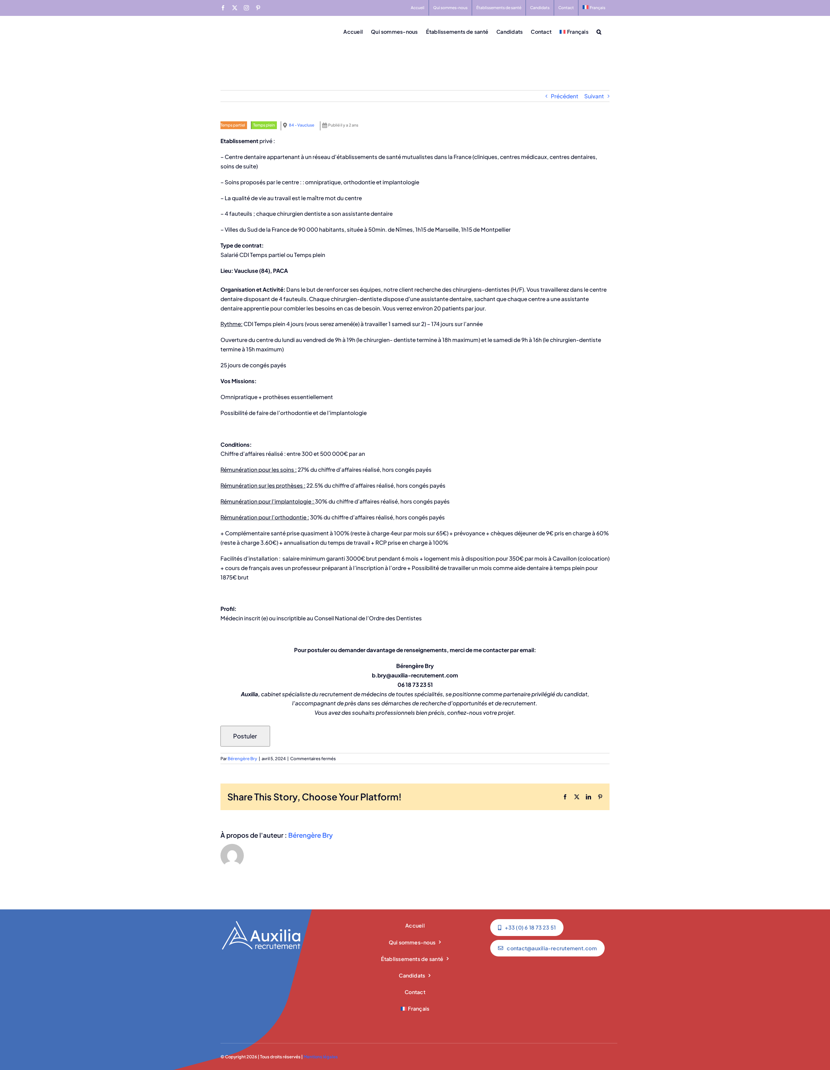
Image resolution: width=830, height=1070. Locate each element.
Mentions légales (320, 1056)
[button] (599, 31)
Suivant (594, 96)
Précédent (564, 96)
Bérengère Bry (242, 758)
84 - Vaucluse (301, 125)
